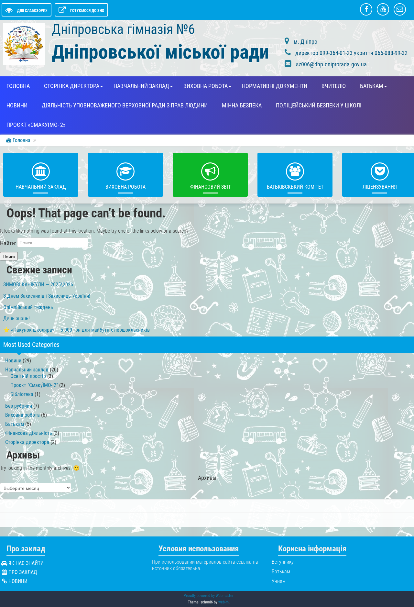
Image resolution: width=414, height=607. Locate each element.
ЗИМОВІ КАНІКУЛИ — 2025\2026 (38, 284)
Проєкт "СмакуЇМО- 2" (34, 385)
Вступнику (283, 562)
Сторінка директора (71, 86)
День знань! (16, 318)
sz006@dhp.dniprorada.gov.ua (331, 64)
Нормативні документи (274, 86)
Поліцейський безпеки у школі (319, 105)
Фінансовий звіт (210, 187)
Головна (18, 86)
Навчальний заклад (141, 86)
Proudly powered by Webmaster (209, 595)
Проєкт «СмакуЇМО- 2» (36, 125)
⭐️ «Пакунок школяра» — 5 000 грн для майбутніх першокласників (76, 330)
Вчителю (333, 86)
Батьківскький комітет (295, 187)
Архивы (207, 478)
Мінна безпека (242, 105)
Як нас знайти (26, 563)
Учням (279, 581)
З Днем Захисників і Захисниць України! (46, 296)
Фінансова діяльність (28, 433)
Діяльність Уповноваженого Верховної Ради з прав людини (125, 105)
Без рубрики (18, 406)
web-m (223, 602)
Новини (16, 105)
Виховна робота (205, 86)
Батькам (371, 86)
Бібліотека (21, 394)
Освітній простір (28, 376)
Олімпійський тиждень (28, 307)
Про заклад (22, 572)
